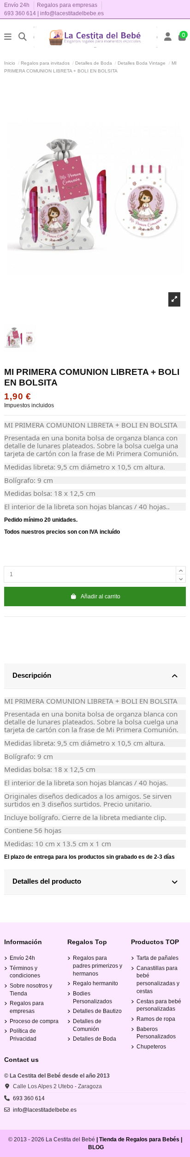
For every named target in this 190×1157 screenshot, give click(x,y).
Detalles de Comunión (87, 1025)
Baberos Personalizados (156, 1033)
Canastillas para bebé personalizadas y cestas (158, 979)
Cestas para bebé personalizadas (159, 1005)
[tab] (95, 676)
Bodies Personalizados (92, 997)
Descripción (31, 675)
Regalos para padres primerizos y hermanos (97, 966)
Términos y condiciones (25, 972)
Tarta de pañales (157, 958)
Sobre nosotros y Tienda (31, 989)
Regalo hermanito (95, 983)
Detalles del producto (46, 881)
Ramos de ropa (156, 1019)
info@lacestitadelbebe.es (72, 13)
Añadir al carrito (100, 596)
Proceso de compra (34, 1021)
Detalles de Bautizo (97, 1011)
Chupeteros (151, 1046)
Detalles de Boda (94, 1039)
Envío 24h (17, 5)
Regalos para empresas (67, 5)
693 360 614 (20, 13)
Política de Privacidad (23, 1035)
